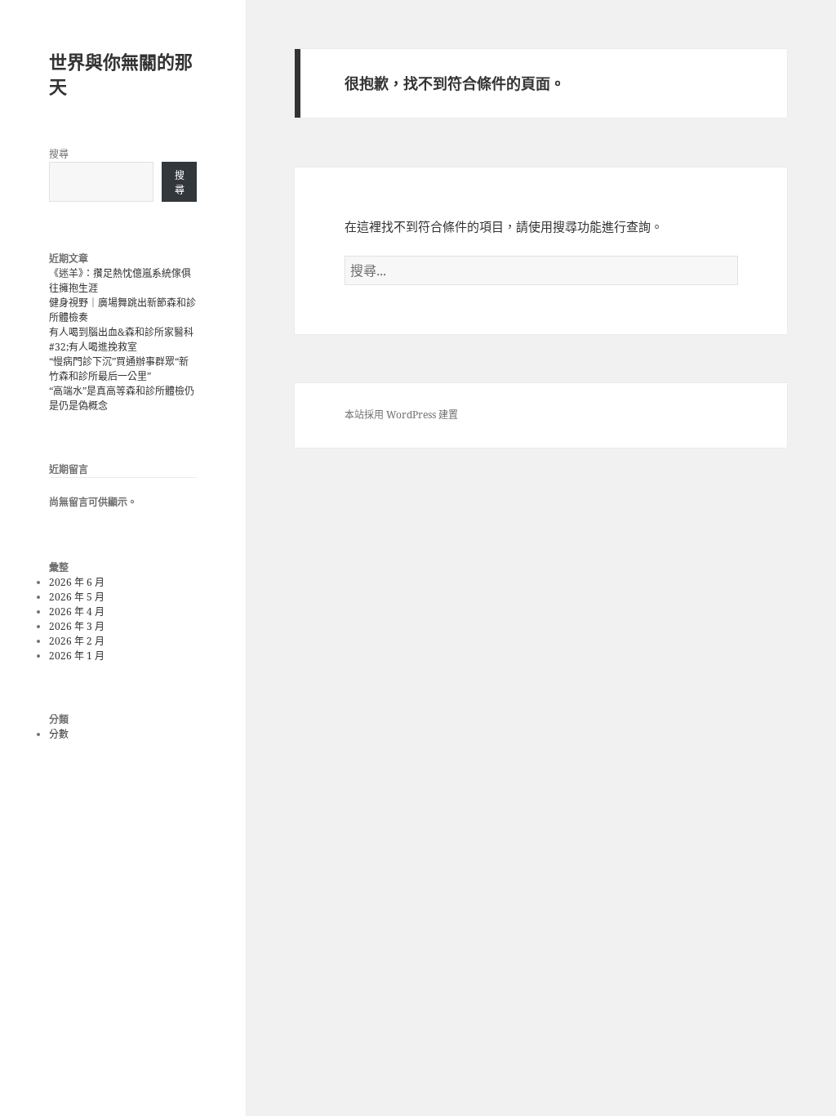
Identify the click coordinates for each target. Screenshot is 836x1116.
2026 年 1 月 (76, 656)
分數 (59, 734)
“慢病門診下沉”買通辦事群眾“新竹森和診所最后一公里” (119, 369)
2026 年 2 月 (76, 641)
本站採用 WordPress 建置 (401, 415)
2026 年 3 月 (76, 626)
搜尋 (59, 154)
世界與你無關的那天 (121, 73)
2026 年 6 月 (76, 582)
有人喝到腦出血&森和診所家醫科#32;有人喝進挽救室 (121, 339)
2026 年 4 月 (76, 611)
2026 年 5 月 (76, 597)
